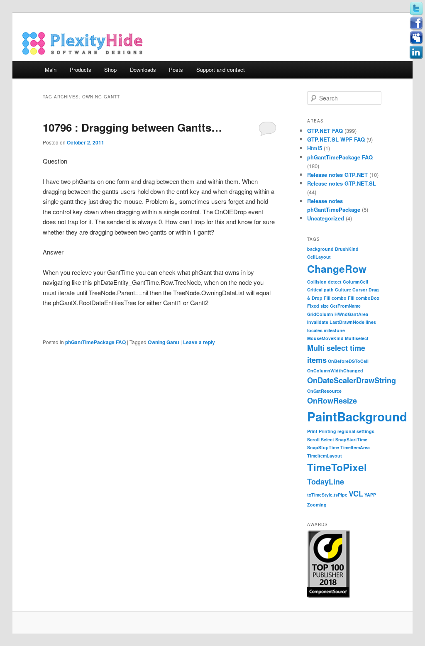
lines (371, 322)
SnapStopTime (323, 447)
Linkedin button (416, 52)
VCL (356, 493)
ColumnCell (355, 282)
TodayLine (325, 481)
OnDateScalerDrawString (351, 380)
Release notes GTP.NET (337, 175)
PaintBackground (357, 416)
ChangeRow (336, 269)
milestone (334, 330)
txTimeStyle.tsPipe (327, 495)
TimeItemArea (355, 447)
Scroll (313, 439)
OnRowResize (332, 400)
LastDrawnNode (347, 322)
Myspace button (416, 37)
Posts (176, 69)
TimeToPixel (337, 467)
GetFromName (345, 306)
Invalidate (317, 322)
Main (50, 69)
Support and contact (220, 69)
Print (312, 431)
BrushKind (347, 249)
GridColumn (320, 314)
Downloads (143, 69)
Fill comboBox (363, 298)
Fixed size (318, 306)
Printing (327, 431)
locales (314, 330)
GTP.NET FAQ (325, 131)
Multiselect (357, 338)
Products (80, 69)
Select (327, 439)
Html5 (314, 148)
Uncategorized (325, 218)
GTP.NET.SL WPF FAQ (336, 139)
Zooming (317, 505)
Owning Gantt (163, 342)
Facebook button (416, 23)
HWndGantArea (351, 314)
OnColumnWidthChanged (335, 370)
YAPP (370, 495)
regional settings (355, 431)
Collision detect (324, 282)
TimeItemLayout (324, 456)
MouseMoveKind (325, 338)
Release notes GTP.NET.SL (341, 183)
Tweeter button (416, 8)
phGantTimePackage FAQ (95, 342)
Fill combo (335, 298)
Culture (343, 289)
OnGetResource (324, 391)
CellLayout (319, 257)
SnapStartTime (351, 439)
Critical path (320, 289)
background (320, 249)
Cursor (359, 289)
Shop (110, 69)
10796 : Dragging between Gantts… (132, 127)
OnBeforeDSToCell (348, 361)
